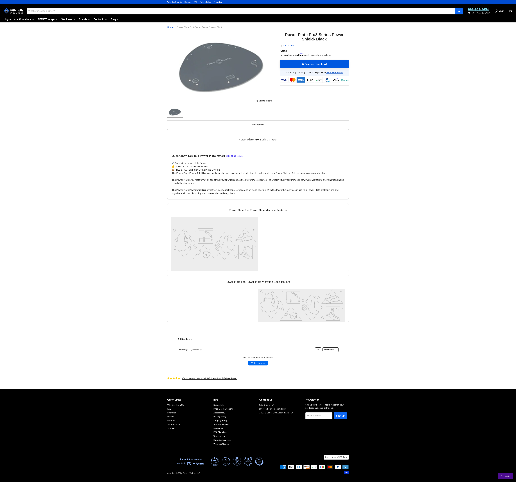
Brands (83, 19)
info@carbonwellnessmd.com (272, 409)
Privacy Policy (219, 416)
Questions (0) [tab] (196, 350)
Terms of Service (221, 424)
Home (170, 27)
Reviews (187, 2)
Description (258, 124)
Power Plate (289, 45)
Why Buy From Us (174, 2)
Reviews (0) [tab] (183, 350)
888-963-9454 (478, 9)
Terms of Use (219, 436)
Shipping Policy (220, 420)
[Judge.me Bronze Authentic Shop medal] (248, 461)
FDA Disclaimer (220, 432)
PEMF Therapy (47, 19)
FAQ (195, 2)
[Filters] (318, 349)
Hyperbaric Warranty (222, 440)
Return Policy (205, 2)
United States (335, 457)
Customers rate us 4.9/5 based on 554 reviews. (209, 378)
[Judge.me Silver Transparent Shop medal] (226, 461)
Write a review (258, 363)
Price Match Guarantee (224, 409)
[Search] (459, 11)
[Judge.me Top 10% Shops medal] (259, 461)
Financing (218, 2)
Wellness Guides (221, 444)
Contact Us (100, 19)
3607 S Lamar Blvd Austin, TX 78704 (276, 413)
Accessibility (219, 413)
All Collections (173, 424)
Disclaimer (218, 428)
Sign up (340, 415)
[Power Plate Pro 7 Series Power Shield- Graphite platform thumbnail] (175, 112)
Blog (114, 19)
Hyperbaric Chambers (18, 19)
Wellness (67, 19)
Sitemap (171, 428)
